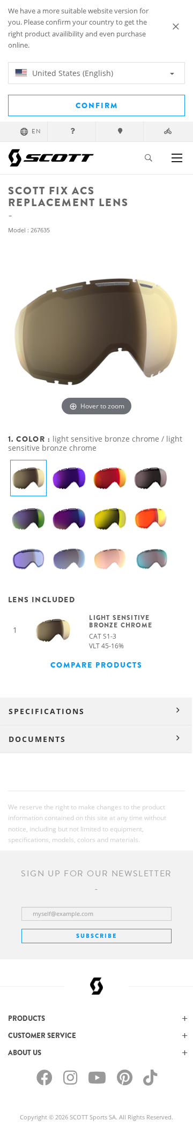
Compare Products (96, 665)
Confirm (97, 105)
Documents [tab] (37, 739)
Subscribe (96, 935)
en (36, 131)
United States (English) (71, 73)
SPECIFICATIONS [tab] (47, 711)
